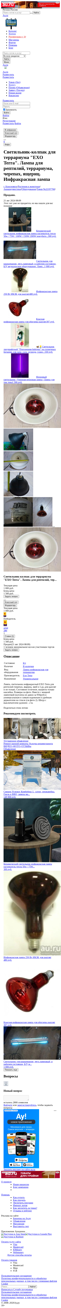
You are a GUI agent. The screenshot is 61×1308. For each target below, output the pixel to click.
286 (5, 630)
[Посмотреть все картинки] (53, 526)
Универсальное (30, 678)
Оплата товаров (9, 1260)
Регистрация (9, 121)
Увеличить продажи (23, 1202)
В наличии (28, 666)
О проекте (6, 1182)
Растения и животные (29, 186)
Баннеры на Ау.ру (22, 1218)
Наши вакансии (21, 1184)
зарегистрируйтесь (26, 1105)
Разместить (8, 74)
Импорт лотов (20, 1205)
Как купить (19, 1197)
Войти (6, 115)
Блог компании (20, 1187)
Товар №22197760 (46, 189)
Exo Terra (27, 675)
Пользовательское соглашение (16, 1275)
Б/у (24, 663)
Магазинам (18, 1223)
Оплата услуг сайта (11, 1241)
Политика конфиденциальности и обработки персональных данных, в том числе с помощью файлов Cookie (29, 1281)
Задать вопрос (11, 596)
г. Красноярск (10, 186)
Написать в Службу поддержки (17, 1289)
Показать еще (11, 1070)
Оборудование (28, 189)
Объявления (19, 1221)
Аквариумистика (12, 189)
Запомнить (11, 109)
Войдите (8, 1105)
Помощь (5, 1195)
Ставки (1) (9, 636)
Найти (6, 59)
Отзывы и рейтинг (22, 1210)
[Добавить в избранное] (5, 600)
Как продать (19, 1200)
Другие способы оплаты (19, 1255)
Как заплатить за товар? (25, 1208)
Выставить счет (21, 1226)
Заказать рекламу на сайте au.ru (19, 1169)
